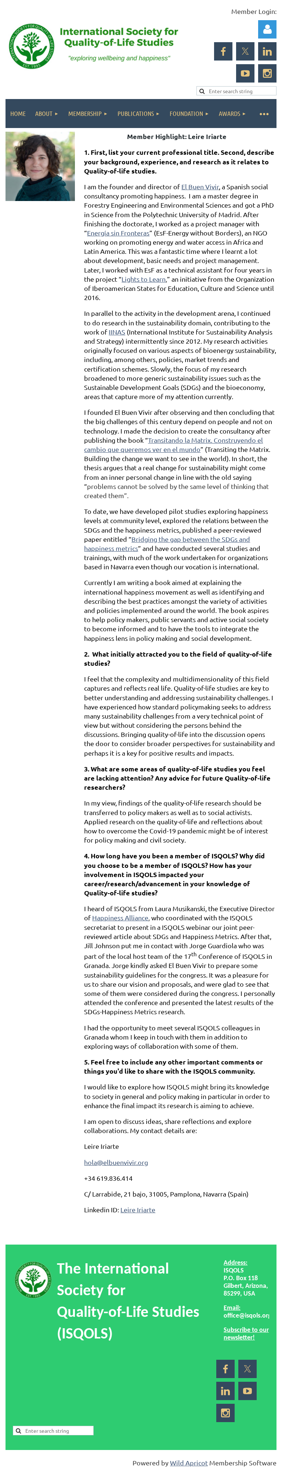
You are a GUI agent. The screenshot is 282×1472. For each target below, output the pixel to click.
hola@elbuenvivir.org (116, 1162)
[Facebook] (223, 51)
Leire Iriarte (137, 1209)
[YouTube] (245, 73)
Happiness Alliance (120, 917)
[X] (245, 51)
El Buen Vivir (200, 186)
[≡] (263, 113)
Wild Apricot (189, 1462)
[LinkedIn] (267, 51)
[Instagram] (267, 73)
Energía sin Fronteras (118, 233)
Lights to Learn (144, 279)
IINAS (117, 332)
